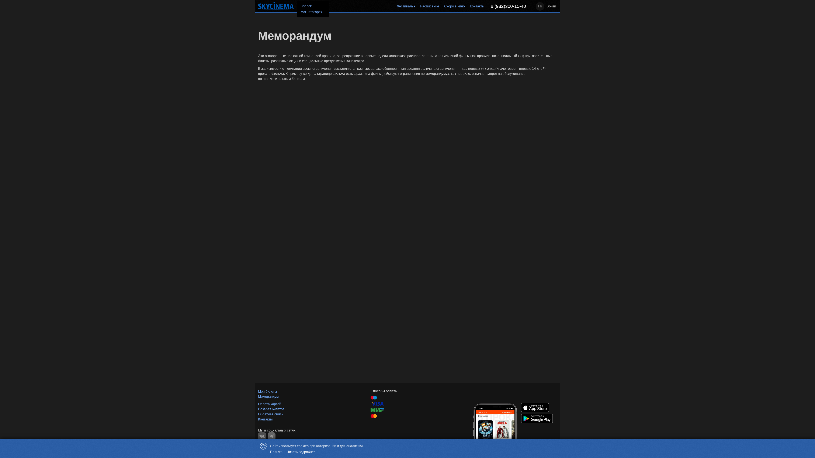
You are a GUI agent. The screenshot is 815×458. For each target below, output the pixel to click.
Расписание (429, 6)
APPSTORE (535, 407)
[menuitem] (406, 6)
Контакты (477, 6)
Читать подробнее (301, 452)
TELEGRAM (271, 436)
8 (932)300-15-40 (508, 6)
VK (262, 436)
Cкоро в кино (454, 6)
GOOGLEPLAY (537, 418)
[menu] (424, 6)
